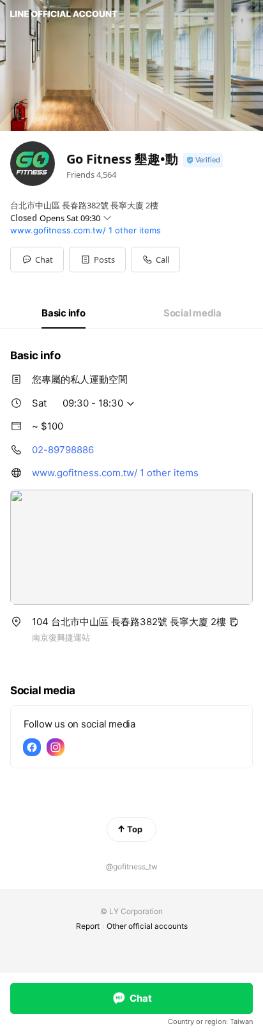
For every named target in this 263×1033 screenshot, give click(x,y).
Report (88, 926)
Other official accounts (147, 926)
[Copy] (233, 622)
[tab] (63, 313)
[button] (97, 259)
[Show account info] (203, 160)
